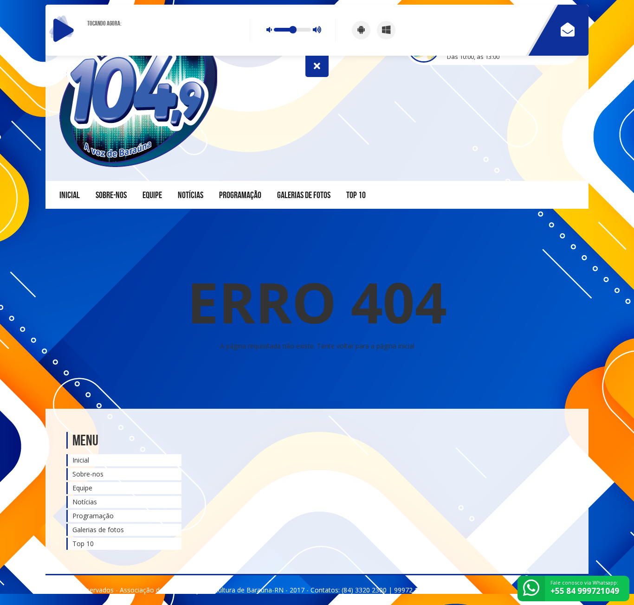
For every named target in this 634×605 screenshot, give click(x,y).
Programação (240, 195)
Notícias (190, 195)
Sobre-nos (111, 195)
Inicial (69, 195)
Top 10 (356, 195)
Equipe (152, 195)
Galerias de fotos (303, 195)
